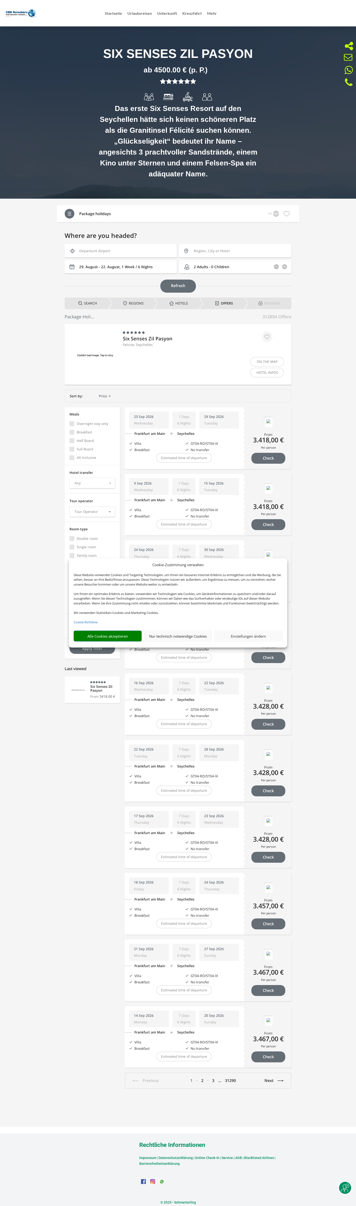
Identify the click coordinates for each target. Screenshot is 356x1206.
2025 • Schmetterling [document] (179, 1202)
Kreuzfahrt (192, 14)
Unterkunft (167, 14)
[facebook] (143, 1183)
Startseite (113, 14)
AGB (238, 1158)
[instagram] (153, 1183)
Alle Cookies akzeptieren (107, 636)
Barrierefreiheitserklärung (159, 1164)
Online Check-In (207, 1158)
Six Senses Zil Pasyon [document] (178, 54)
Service (227, 1158)
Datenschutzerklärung (176, 1158)
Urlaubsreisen (139, 14)
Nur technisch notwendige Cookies (178, 636)
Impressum (147, 1158)
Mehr (212, 14)
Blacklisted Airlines (259, 1158)
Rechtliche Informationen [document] (172, 1145)
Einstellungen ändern (248, 636)
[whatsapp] (162, 1183)
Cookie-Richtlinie (86, 622)
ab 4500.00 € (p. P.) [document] (176, 70)
